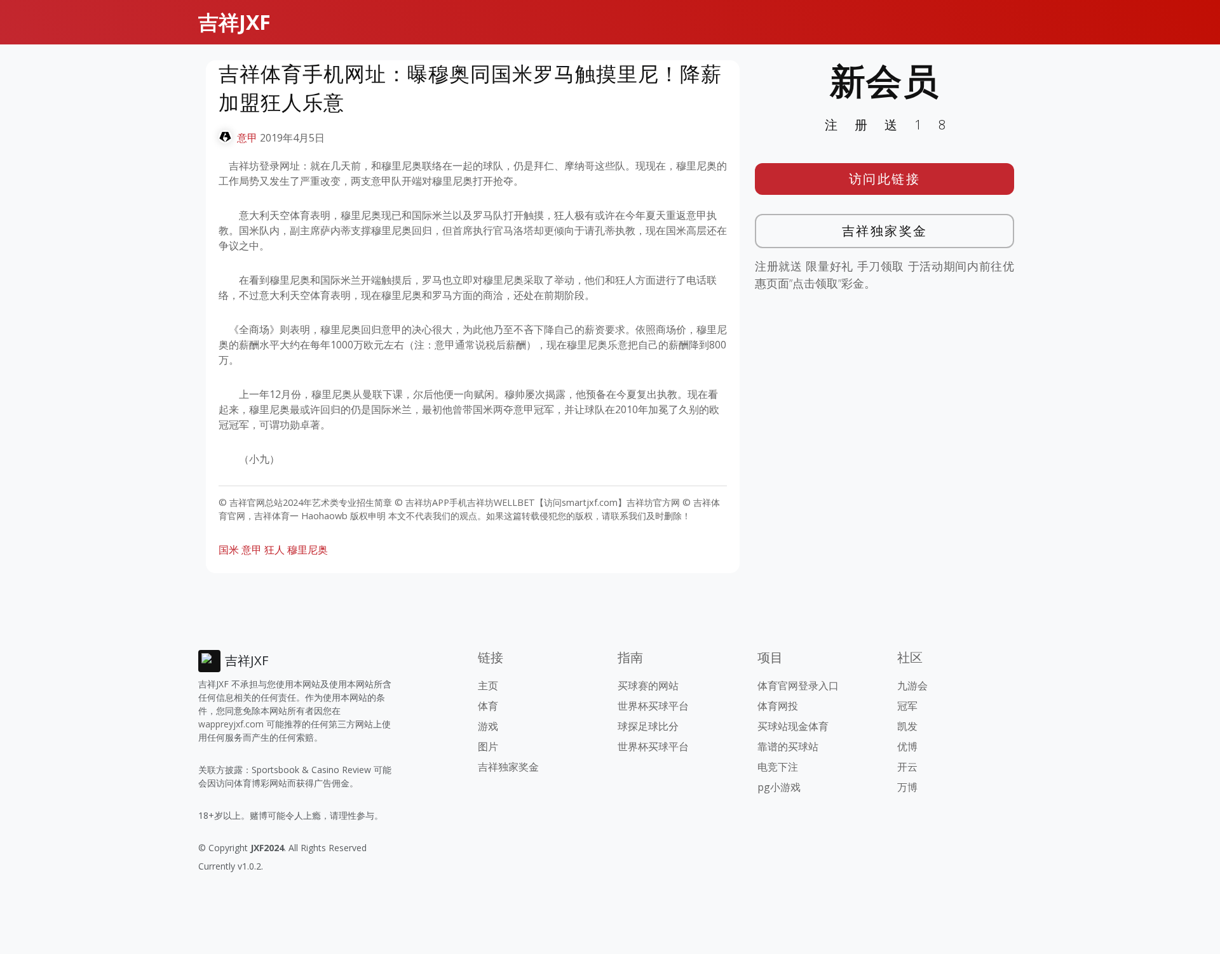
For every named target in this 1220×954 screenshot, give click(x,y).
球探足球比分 (648, 726)
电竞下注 (777, 767)
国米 (229, 550)
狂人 (274, 550)
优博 (907, 746)
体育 (488, 706)
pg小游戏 (779, 787)
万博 (907, 787)
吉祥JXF (234, 22)
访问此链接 (885, 178)
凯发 (907, 726)
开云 (907, 767)
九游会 (912, 685)
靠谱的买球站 (787, 746)
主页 (488, 685)
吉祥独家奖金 (885, 230)
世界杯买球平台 (653, 706)
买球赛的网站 (648, 685)
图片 (488, 746)
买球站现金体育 (793, 726)
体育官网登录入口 (798, 685)
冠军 (907, 706)
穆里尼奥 (307, 550)
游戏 (488, 726)
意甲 (247, 138)
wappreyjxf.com (231, 724)
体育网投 (777, 706)
